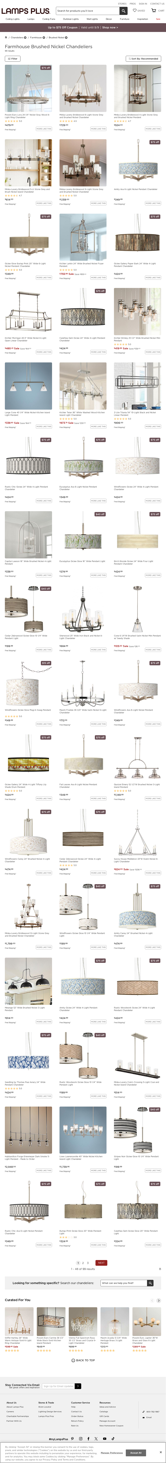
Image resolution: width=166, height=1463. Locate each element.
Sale (158, 19)
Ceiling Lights (12, 19)
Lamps (31, 19)
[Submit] (78, 1386)
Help (73, 1407)
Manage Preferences (112, 1452)
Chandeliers (17, 37)
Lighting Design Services (50, 1411)
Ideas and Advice (108, 1407)
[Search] (123, 11)
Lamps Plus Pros (46, 1416)
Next (101, 1262)
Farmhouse (36, 37)
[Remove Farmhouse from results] (43, 37)
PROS (133, 3)
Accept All (136, 1452)
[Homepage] (6, 37)
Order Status (77, 1416)
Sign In (143, 3)
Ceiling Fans (48, 19)
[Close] (160, 1452)
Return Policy (77, 1421)
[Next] (158, 1300)
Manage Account (107, 1421)
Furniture (124, 19)
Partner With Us (14, 1421)
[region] (83, 1452)
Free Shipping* (10, 129)
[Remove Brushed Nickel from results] (66, 37)
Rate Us (74, 1425)
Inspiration (142, 19)
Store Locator (44, 1407)
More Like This (44, 129)
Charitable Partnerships (17, 1416)
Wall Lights (92, 19)
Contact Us (157, 3)
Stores (122, 3)
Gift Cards (104, 1416)
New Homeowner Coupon (111, 1425)
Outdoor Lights (70, 19)
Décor (109, 19)
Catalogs (104, 1411)
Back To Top (85, 1360)
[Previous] (152, 1300)
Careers (10, 1411)
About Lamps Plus (15, 1407)
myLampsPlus (59, 1439)
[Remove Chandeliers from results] (25, 37)
